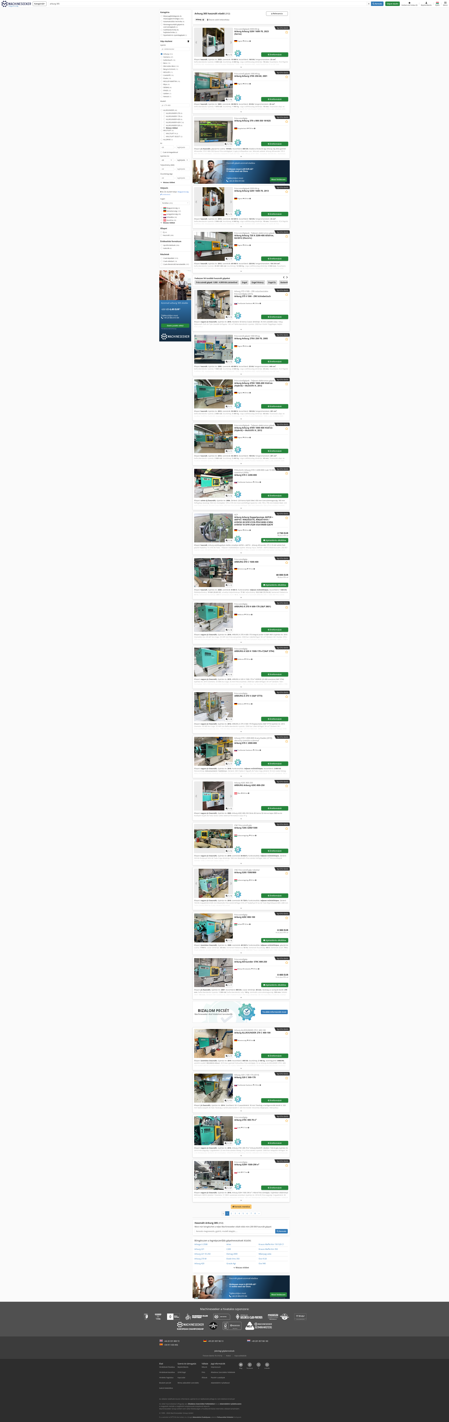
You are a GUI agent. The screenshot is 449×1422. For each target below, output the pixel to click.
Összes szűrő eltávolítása (218, 20)
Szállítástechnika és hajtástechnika (171, 31)
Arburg (168, 54)
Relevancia (277, 13)
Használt (168, 235)
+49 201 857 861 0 (215, 1341)
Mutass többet (242, 1267)
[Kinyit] (241, 67)
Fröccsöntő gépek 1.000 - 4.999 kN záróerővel (216, 282)
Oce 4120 (263, 1258)
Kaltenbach (169, 60)
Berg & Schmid (170, 69)
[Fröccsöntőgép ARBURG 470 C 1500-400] (213, 572)
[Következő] (231, 42)
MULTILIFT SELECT (174, 136)
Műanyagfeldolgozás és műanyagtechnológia (173, 17)
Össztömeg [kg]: (166, 174)
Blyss (166, 84)
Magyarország (173, 208)
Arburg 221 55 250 (202, 1254)
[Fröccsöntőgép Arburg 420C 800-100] (213, 928)
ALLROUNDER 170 (174, 116)
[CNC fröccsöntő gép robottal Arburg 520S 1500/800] (213, 883)
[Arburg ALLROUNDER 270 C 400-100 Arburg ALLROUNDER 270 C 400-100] (213, 1043)
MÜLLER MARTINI (171, 81)
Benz (166, 63)
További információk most (274, 1012)
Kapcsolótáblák (240, 1356)
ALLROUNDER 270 (174, 113)
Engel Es (272, 282)
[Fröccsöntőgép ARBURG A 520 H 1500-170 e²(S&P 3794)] (213, 662)
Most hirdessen (278, 179)
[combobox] (175, 203)
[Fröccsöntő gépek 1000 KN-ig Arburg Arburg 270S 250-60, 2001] (213, 86)
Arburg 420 (199, 1263)
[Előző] (196, 42)
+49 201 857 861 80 (260, 1341)
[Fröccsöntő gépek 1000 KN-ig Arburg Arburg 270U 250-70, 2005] (213, 349)
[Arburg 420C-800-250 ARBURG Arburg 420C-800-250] (213, 796)
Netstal (167, 96)
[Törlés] (369, 4)
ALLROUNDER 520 (174, 125)
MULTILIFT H (172, 133)
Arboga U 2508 (200, 1244)
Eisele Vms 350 (232, 1258)
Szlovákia (171, 217)
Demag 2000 (231, 1254)
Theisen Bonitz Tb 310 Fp (212, 1356)
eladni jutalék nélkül (175, 325)
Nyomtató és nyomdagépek (175, 35)
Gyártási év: (164, 156)
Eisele (167, 78)
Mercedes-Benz (171, 66)
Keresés (378, 3)
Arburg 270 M (200, 1258)
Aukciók (167, 248)
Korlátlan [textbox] (167, 203)
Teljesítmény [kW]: (167, 165)
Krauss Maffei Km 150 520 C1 (271, 1244)
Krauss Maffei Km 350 (268, 1249)
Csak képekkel (170, 258)
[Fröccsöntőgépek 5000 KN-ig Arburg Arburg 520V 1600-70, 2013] (213, 201)
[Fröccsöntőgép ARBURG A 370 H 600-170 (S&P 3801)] (213, 617)
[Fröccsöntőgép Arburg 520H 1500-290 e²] (213, 1175)
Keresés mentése (242, 1206)
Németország (173, 211)
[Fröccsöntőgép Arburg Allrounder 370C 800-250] (213, 972)
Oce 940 (262, 1263)
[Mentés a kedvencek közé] (286, 32)
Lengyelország (173, 214)
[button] (445, 4)
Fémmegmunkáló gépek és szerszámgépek (173, 25)
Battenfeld (285, 282)
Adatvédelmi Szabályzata (201, 1417)
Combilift (168, 75)
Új (165, 232)
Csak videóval (170, 261)
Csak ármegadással (170, 152)
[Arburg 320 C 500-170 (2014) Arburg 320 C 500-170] (213, 1088)
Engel (244, 282)
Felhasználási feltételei (225, 1417)
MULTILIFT (168, 130)
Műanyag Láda (265, 1254)
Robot (228, 1356)
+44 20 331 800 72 (171, 1341)
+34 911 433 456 (171, 1345)
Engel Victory (258, 282)
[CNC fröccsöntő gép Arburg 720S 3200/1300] (213, 838)
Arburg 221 (199, 1249)
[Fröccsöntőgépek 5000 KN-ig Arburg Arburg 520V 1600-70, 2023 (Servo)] (213, 42)
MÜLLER (168, 72)
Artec (228, 1244)
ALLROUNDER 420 (174, 119)
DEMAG (167, 87)
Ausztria (171, 220)
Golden (167, 93)
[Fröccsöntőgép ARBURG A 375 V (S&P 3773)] (213, 706)
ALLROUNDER (170, 110)
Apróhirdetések (171, 245)
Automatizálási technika (173, 21)
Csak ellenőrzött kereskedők (176, 264)
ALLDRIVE (168, 139)
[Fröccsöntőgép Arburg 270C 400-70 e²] (213, 1130)
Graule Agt (231, 1263)
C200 (228, 1249)
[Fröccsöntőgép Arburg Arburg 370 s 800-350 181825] (213, 131)
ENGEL (167, 90)
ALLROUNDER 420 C (175, 122)
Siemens (168, 57)
